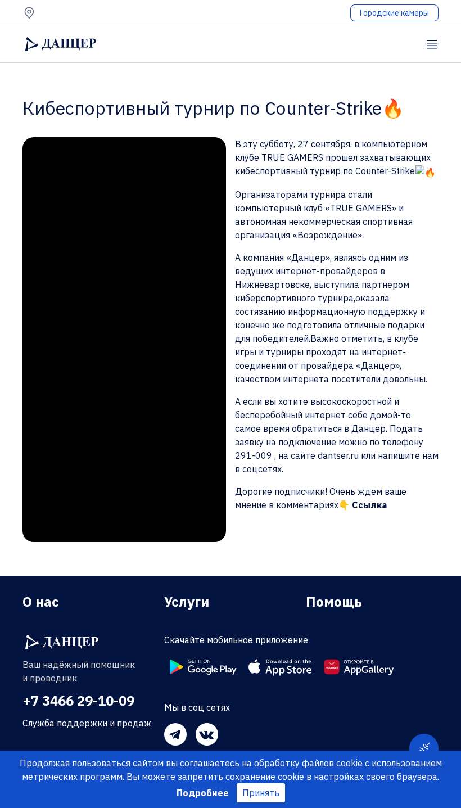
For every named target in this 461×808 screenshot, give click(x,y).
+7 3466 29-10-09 (78, 701)
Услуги (186, 602)
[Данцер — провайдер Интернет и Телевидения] (61, 642)
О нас (40, 602)
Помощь (334, 602)
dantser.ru (338, 455)
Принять (260, 792)
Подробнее (203, 792)
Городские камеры (394, 13)
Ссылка (369, 505)
